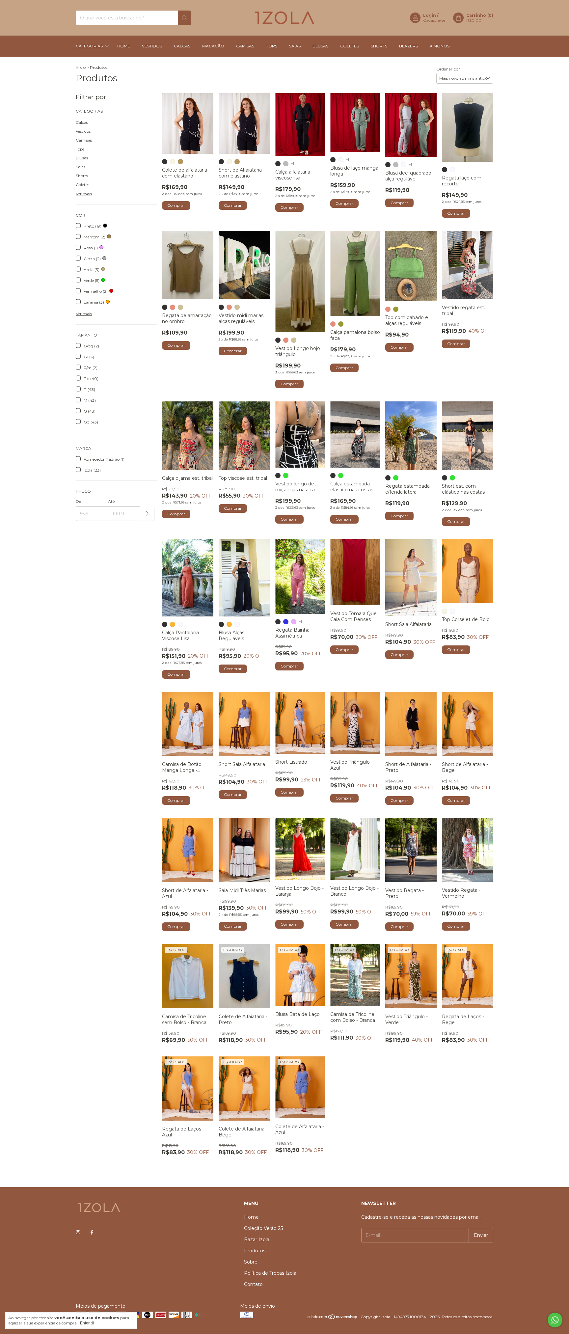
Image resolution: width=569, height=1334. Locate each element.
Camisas (245, 45)
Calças (182, 45)
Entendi (87, 1323)
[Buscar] (184, 18)
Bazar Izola (256, 1239)
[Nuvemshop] (332, 1318)
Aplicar (147, 514)
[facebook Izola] (92, 1233)
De (78, 501)
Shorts (379, 45)
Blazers (408, 45)
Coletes (349, 45)
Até (111, 501)
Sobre (250, 1262)
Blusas (320, 45)
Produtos (254, 1251)
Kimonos (439, 45)
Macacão (213, 45)
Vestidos (152, 45)
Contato (253, 1284)
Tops (271, 45)
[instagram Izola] (78, 1233)
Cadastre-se (434, 20)
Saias (295, 45)
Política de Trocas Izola (270, 1273)
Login (429, 15)
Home (123, 45)
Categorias (89, 45)
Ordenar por (448, 69)
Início (81, 67)
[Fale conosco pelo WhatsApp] (555, 1320)
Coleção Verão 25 (263, 1228)
